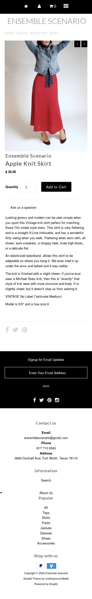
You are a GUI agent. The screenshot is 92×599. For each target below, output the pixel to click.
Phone (46, 442)
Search (46, 480)
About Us (46, 492)
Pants (46, 522)
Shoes (46, 538)
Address (46, 453)
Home (9, 33)
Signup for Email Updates (46, 359)
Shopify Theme (32, 578)
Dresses (46, 533)
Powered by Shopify (46, 584)
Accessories (46, 543)
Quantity (11, 186)
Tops (46, 512)
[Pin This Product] (24, 330)
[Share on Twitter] (15, 330)
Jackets (46, 528)
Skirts (22, 33)
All (46, 507)
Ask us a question (23, 207)
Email (46, 432)
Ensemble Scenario (46, 21)
